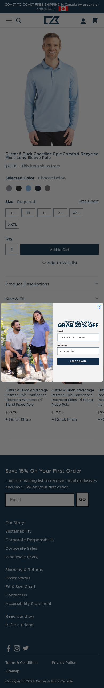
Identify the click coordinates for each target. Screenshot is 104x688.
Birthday (62, 345)
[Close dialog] (99, 306)
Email (60, 331)
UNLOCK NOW (78, 361)
